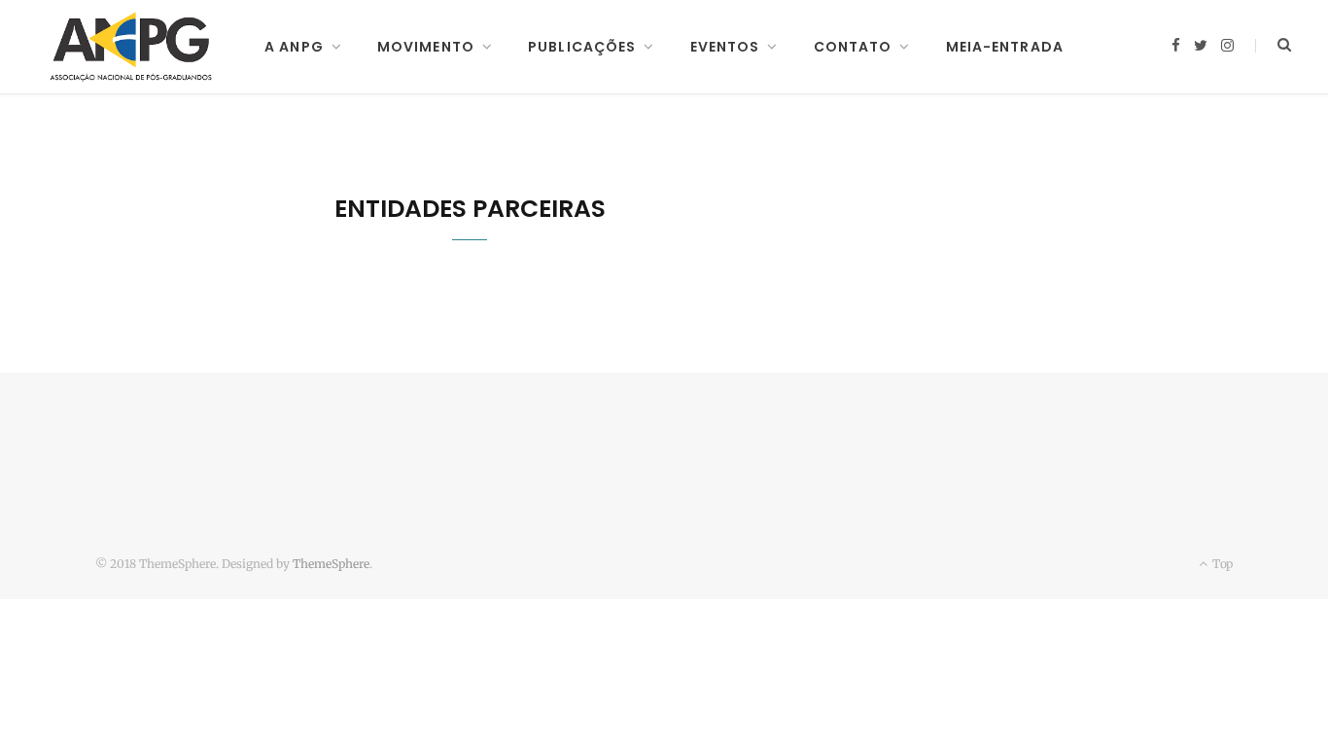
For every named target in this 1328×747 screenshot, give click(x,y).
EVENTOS (725, 46)
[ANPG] (131, 46)
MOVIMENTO (425, 46)
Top (1221, 563)
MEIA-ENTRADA (1005, 46)
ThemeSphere (331, 563)
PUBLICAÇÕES (582, 46)
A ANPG (294, 46)
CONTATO (853, 46)
